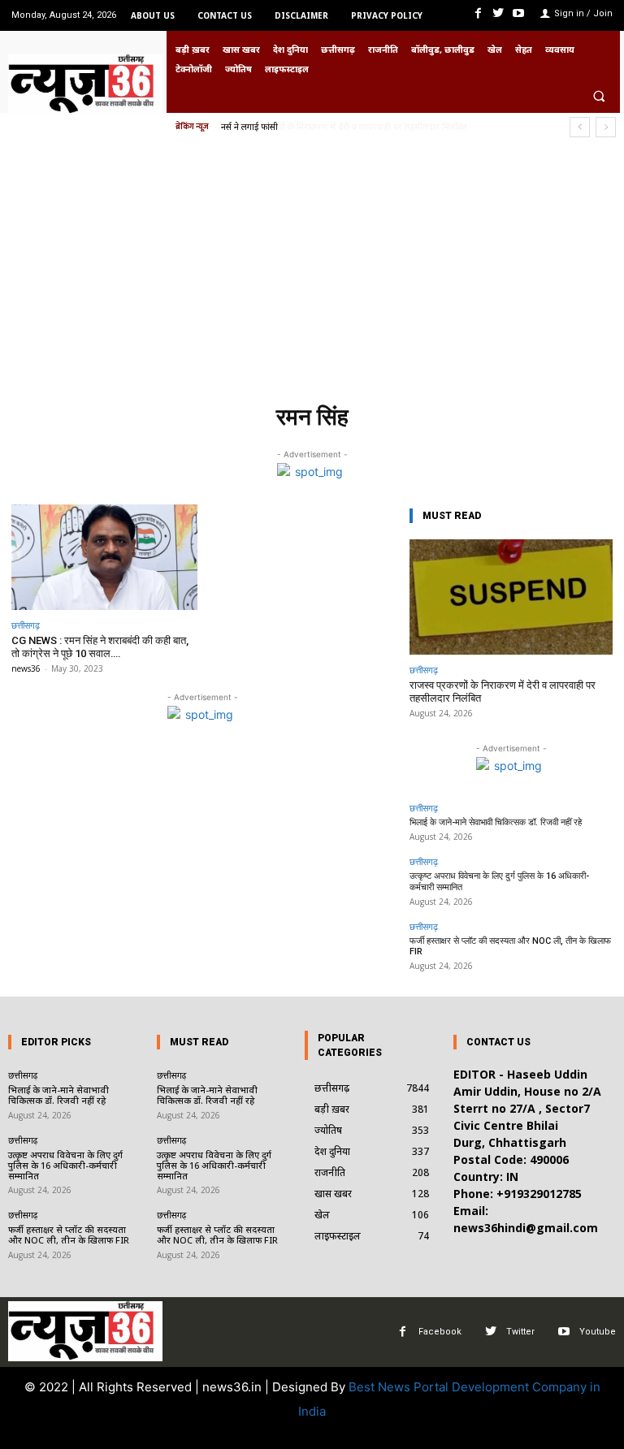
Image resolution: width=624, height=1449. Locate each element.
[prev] (580, 127)
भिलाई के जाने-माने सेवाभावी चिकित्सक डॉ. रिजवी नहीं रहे (496, 822)
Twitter (520, 1331)
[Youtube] (519, 13)
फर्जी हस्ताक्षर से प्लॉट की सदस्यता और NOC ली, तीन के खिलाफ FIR (510, 946)
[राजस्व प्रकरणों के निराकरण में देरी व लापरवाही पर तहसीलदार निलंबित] (511, 597)
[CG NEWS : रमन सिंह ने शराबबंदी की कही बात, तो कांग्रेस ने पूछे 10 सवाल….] (104, 557)
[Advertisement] (312, 275)
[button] (599, 96)
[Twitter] (498, 13)
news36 (26, 668)
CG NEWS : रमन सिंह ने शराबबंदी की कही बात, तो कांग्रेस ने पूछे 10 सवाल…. (99, 647)
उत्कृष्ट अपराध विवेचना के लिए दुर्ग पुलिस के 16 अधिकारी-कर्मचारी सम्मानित (65, 1165)
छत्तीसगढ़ (25, 625)
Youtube (597, 1331)
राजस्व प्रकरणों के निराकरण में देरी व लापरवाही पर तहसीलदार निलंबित (343, 126)
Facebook (440, 1331)
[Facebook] (477, 13)
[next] (606, 127)
